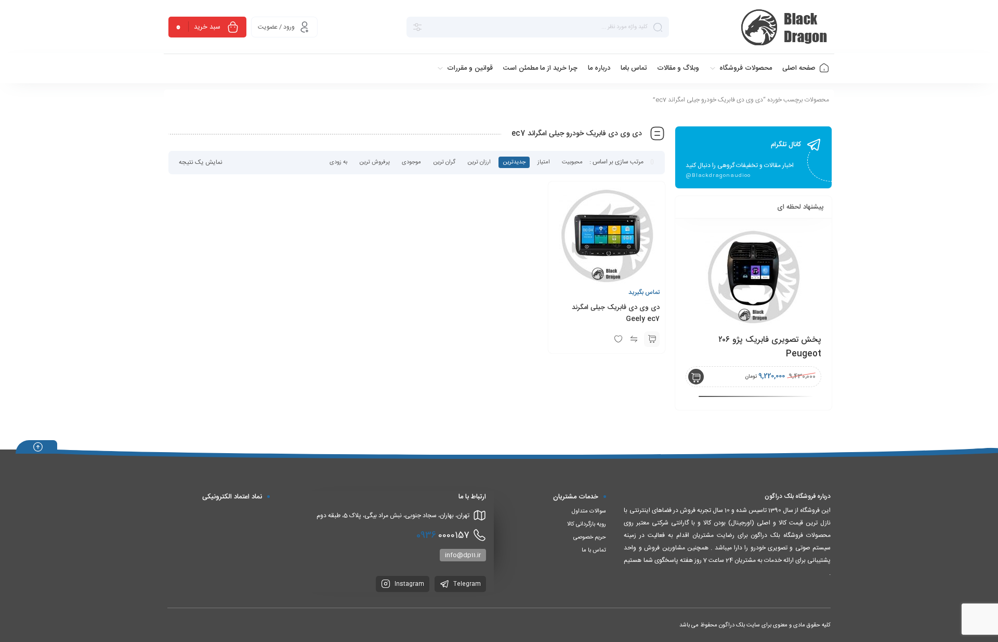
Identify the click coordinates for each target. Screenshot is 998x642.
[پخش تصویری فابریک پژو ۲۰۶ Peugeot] (753, 277)
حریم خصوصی (589, 537)
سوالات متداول (589, 511)
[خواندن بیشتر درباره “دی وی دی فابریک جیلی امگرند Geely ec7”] (652, 339)
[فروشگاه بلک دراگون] (786, 27)
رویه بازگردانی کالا (586, 524)
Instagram (408, 584)
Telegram (466, 584)
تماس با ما (594, 550)
